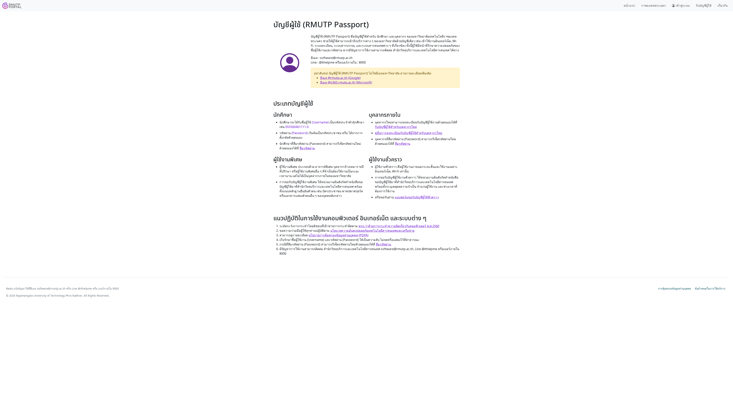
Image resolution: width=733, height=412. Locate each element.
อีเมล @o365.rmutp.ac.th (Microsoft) (346, 82)
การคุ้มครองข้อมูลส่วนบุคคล (674, 288)
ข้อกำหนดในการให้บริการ (710, 288)
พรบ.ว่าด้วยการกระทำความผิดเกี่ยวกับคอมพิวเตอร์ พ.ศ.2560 (398, 226)
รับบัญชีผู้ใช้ (703, 5)
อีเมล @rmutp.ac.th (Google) (340, 78)
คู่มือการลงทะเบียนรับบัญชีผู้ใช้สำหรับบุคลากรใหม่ (408, 133)
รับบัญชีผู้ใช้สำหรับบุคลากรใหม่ (396, 127)
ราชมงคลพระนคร (653, 5)
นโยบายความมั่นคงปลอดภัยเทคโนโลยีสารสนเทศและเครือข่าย (372, 231)
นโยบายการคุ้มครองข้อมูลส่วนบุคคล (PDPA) (338, 235)
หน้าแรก (629, 5)
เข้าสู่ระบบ (682, 5)
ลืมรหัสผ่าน (307, 148)
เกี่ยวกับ (723, 5)
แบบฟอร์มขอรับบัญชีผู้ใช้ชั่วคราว (417, 197)
